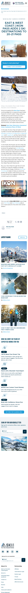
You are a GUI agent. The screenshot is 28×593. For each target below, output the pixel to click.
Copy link (11, 222)
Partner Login (18, 574)
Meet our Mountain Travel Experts (5, 569)
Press (2, 582)
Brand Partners (18, 579)
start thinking (16, 203)
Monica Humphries (8, 268)
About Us (3, 573)
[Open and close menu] (26, 3)
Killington (4, 133)
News (3, 213)
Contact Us (3, 579)
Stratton (9, 133)
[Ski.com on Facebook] (3, 551)
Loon (2, 135)
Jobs (2, 587)
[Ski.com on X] (7, 551)
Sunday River (16, 133)
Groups (16, 576)
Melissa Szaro (6, 300)
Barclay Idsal (8, 19)
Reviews (3, 584)
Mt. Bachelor (20, 148)
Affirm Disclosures (19, 581)
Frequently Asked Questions (5, 576)
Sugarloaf (23, 133)
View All (22, 237)
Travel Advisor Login (19, 571)
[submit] (25, 431)
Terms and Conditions (6, 589)
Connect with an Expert (14, 66)
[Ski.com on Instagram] (12, 551)
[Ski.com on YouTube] (17, 551)
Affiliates (17, 569)
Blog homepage (5, 8)
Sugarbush (10, 135)
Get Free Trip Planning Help (14, 412)
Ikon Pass (7, 203)
